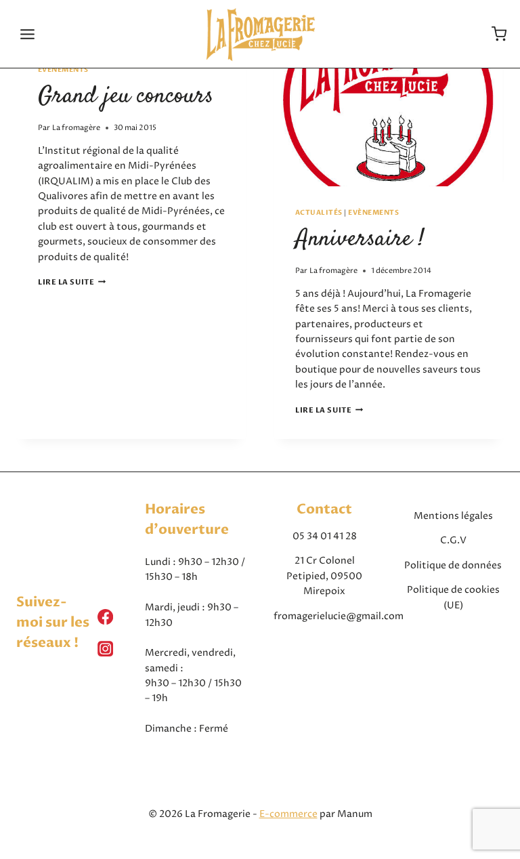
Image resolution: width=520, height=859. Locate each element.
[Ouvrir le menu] (28, 34)
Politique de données (453, 565)
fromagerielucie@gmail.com (339, 616)
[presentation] (389, 109)
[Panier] (499, 33)
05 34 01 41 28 (324, 536)
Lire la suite (72, 282)
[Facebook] (105, 617)
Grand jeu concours (125, 96)
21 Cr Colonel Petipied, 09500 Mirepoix (324, 576)
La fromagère (76, 128)
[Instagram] (105, 648)
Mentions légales (453, 515)
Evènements (63, 70)
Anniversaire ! (360, 239)
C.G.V (453, 540)
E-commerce (288, 814)
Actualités (319, 212)
